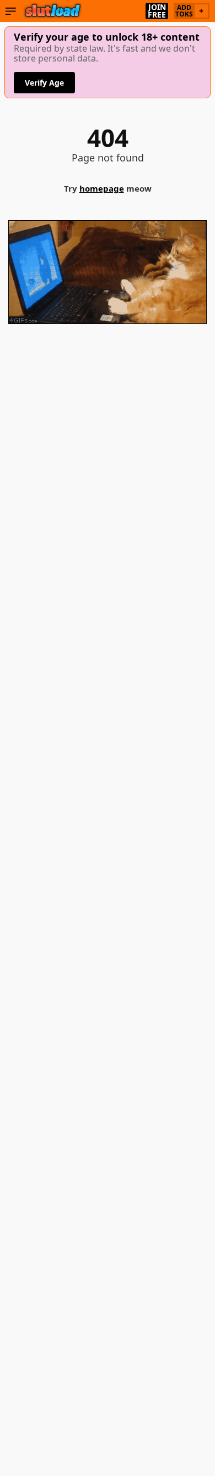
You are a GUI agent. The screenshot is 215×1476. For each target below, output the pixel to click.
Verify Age (44, 82)
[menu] (11, 11)
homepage (101, 188)
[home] (53, 11)
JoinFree (157, 11)
